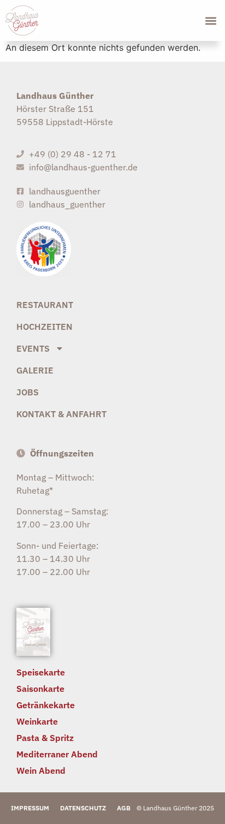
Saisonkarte (40, 688)
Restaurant (44, 304)
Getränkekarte (45, 704)
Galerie (35, 370)
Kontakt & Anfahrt (61, 413)
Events (33, 348)
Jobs (27, 392)
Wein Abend (41, 770)
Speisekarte (40, 672)
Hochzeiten (44, 326)
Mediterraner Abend (57, 754)
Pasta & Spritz (45, 737)
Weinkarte (37, 721)
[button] (211, 20)
